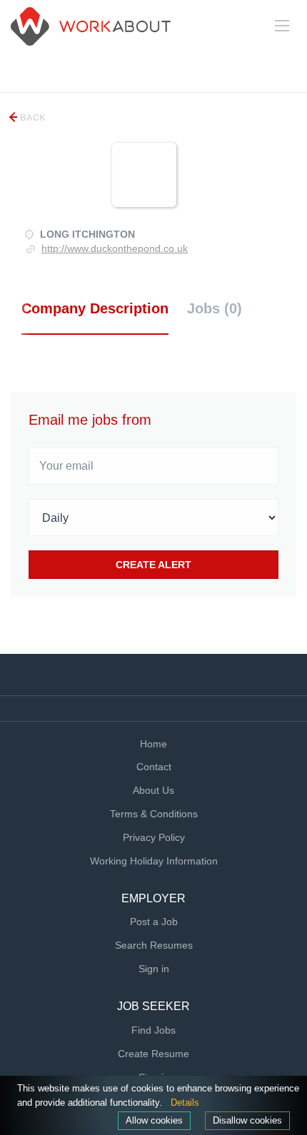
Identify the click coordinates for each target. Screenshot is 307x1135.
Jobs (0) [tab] (214, 308)
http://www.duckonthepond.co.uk (114, 248)
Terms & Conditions (154, 813)
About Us (153, 790)
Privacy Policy (154, 837)
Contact (153, 766)
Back (32, 118)
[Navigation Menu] (282, 25)
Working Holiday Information (154, 861)
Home (153, 744)
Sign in (154, 968)
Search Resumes (154, 945)
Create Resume (153, 1053)
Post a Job (154, 921)
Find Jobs (153, 1030)
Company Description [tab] (94, 308)
